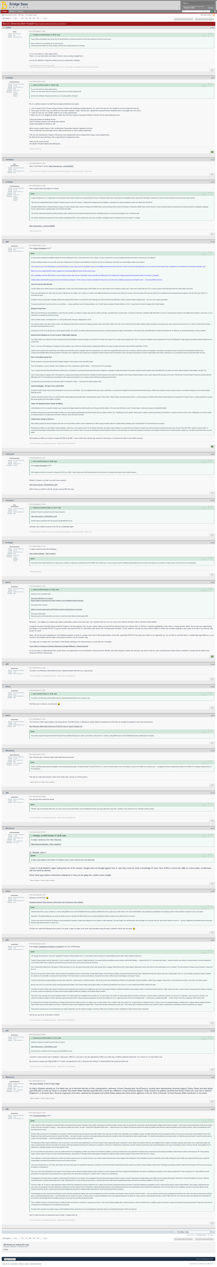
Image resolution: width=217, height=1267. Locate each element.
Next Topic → (211, 1235)
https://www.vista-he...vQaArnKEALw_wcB (43, 485)
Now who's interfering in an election (42, 598)
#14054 (213, 793)
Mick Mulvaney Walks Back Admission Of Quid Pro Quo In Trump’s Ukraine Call (55, 726)
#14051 (213, 686)
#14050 (213, 664)
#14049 (213, 582)
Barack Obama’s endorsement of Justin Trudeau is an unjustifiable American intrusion (57, 600)
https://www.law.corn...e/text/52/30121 (61, 166)
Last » (45, 18)
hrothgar (9, 78)
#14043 (213, 159)
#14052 (213, 715)
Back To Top (6, 1263)
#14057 (213, 940)
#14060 (213, 1109)
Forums (4, 11)
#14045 (213, 242)
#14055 (213, 828)
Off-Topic (21, 15)
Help (211, 8)
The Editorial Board (39, 1116)
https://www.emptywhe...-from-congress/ (42, 553)
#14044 (213, 182)
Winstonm (10, 751)
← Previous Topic (190, 1235)
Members (12, 11)
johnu (8, 582)
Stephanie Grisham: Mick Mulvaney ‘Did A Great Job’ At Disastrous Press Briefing (56, 902)
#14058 (213, 1031)
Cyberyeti (10, 454)
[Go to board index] (15, 5)
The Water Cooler (31, 15)
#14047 (213, 500)
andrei (8, 27)
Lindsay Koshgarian (39, 248)
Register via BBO (189, 8)
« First (15, 18)
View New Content (206, 15)
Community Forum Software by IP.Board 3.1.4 (201, 1263)
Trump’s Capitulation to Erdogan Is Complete (48, 946)
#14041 (213, 27)
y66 (7, 242)
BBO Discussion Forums (9, 15)
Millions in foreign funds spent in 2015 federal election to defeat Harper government (56, 609)
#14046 (213, 454)
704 (34, 18)
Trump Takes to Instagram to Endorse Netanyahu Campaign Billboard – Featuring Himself (58, 646)
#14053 (213, 750)
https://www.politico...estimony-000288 (42, 226)
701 (22, 18)
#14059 (213, 1077)
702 (26, 18)
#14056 (213, 891)
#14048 (213, 542)
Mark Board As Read (35, 1263)
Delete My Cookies (24, 1263)
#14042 (213, 78)
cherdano (10, 160)
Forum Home (14, 1263)
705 (38, 18)
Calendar (20, 11)
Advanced (215, 11)
